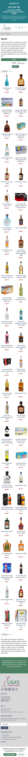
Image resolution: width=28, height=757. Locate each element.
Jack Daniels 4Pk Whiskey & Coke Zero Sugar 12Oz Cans (21, 205)
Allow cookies (10, 754)
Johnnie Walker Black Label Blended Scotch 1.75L (21, 509)
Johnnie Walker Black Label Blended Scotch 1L (7, 509)
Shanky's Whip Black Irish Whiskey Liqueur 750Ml (21, 112)
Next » (10, 71)
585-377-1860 (7, 662)
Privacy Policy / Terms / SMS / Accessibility (12, 712)
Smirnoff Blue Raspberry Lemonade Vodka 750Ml (21, 323)
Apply (15, 66)
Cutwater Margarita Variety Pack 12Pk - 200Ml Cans (7, 112)
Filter (14, 59)
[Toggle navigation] (25, 27)
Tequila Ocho (5, 735)
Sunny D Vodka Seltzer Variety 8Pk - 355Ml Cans (7, 299)
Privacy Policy (19, 751)
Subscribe (4, 727)
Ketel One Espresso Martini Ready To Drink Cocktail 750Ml (7, 441)
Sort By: (14, 63)
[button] (16, 27)
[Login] (19, 27)
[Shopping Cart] (22, 27)
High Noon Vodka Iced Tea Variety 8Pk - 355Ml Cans (21, 135)
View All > (3, 741)
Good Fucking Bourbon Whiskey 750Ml (21, 347)
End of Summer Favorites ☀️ (9, 739)
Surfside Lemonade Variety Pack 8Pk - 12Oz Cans (21, 441)
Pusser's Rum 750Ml (21, 227)
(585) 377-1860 (5, 700)
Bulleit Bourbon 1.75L (21, 393)
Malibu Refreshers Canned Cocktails (11, 737)
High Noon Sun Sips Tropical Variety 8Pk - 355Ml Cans (21, 159)
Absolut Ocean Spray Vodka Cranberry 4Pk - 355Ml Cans (7, 577)
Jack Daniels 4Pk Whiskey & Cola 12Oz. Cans (7, 371)
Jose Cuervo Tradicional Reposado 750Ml (7, 417)
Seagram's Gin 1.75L (21, 485)
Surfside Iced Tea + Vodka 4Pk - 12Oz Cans (21, 625)
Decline (21, 754)
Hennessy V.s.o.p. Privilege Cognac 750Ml (21, 601)
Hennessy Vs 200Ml (21, 553)
